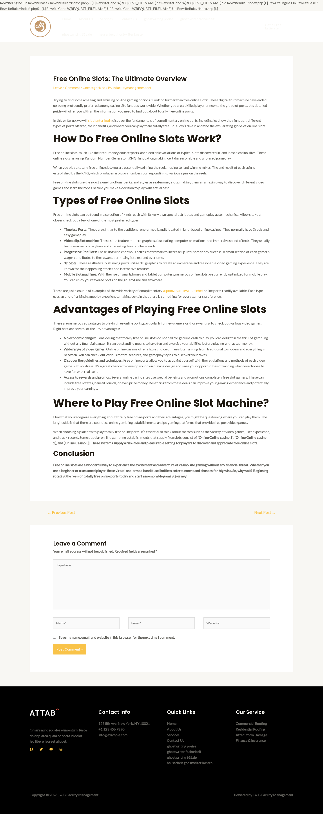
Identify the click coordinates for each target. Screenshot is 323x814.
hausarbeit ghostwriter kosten (121, 34)
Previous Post (61, 512)
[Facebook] (31, 749)
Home (67, 19)
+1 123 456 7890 (111, 729)
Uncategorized (94, 87)
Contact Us (128, 19)
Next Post (265, 512)
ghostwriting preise (158, 19)
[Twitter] (41, 749)
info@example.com (112, 735)
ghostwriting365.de (77, 34)
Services (106, 19)
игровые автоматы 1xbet (183, 290)
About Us (86, 19)
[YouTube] (51, 749)
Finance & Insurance (251, 740)
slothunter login (100, 120)
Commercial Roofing (251, 723)
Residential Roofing (250, 729)
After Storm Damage (251, 735)
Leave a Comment (66, 87)
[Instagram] (61, 749)
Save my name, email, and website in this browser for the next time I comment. (117, 637)
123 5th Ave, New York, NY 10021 (124, 723)
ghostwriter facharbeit (197, 19)
